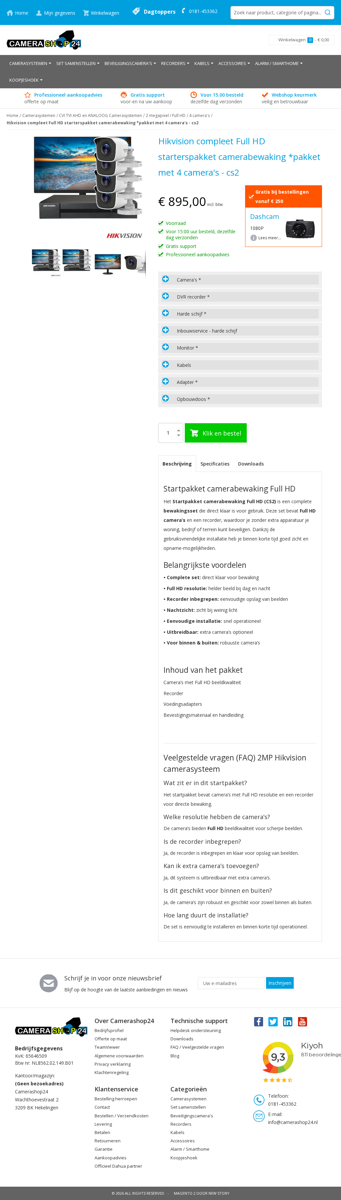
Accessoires (182, 1141)
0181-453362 (203, 11)
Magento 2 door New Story (201, 1193)
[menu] (170, 71)
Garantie (104, 1149)
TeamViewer (107, 1047)
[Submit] (327, 11)
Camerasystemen (38, 115)
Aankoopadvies (111, 1158)
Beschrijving (177, 464)
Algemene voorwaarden (119, 1056)
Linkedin (288, 1021)
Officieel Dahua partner (118, 1166)
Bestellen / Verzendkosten (122, 1116)
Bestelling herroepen (116, 1099)
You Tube (303, 1021)
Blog (174, 1056)
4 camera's (199, 115)
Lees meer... (269, 238)
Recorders (180, 1124)
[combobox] (282, 12)
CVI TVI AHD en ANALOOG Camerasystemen (100, 115)
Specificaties (214, 464)
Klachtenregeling (112, 1072)
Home (21, 13)
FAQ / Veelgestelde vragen (197, 1047)
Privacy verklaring (113, 1064)
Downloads (251, 464)
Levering (103, 1124)
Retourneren (108, 1141)
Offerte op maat (111, 1039)
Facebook (258, 1021)
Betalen (102, 1132)
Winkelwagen (105, 13)
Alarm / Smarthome (189, 1149)
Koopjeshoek (183, 1158)
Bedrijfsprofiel (109, 1030)
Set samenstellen (188, 1107)
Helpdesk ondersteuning (195, 1030)
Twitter (273, 1021)
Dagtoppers (159, 11)
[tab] (240, 280)
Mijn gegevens (59, 13)
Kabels (177, 1132)
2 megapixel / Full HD (165, 115)
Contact (102, 1107)
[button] (77, 263)
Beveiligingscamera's (191, 1116)
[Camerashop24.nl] (44, 40)
